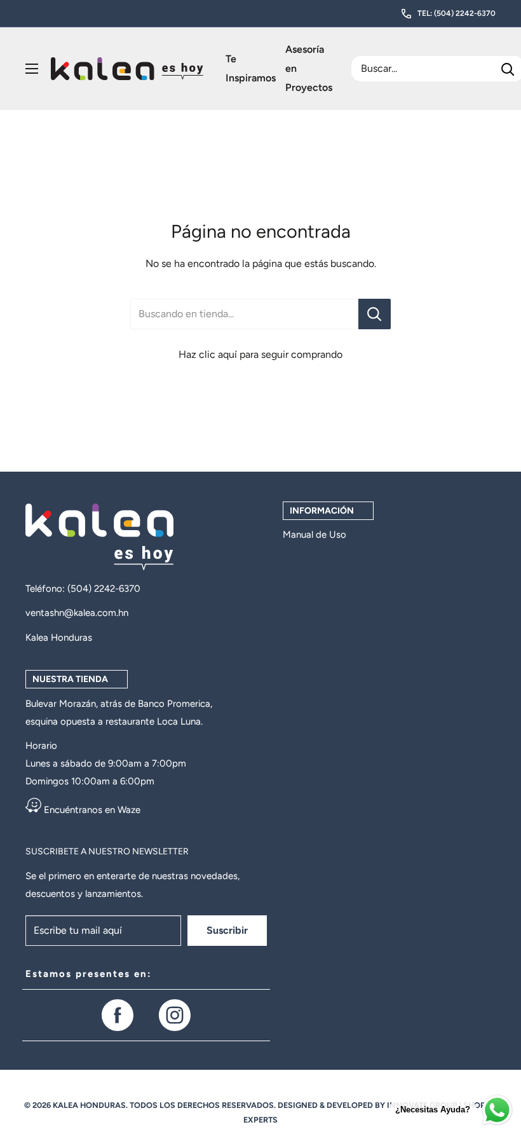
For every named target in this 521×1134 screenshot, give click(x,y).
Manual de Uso (314, 534)
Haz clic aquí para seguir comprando (260, 354)
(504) (80, 588)
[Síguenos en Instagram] (175, 1015)
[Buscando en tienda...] (374, 314)
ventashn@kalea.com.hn (76, 612)
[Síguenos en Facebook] (117, 1015)
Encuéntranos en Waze (90, 810)
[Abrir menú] (31, 69)
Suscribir (227, 930)
